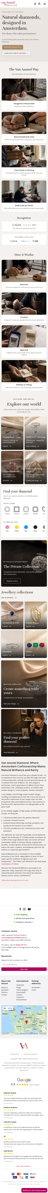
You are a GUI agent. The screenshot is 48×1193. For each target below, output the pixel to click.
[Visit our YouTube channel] (29, 909)
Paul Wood (8, 1151)
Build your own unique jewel (34, 1190)
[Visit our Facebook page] (20, 909)
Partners (4, 992)
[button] (44, 4)
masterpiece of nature (10, 864)
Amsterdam (36, 987)
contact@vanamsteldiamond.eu (14, 938)
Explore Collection (12, 47)
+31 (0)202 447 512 (20, 945)
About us (4, 987)
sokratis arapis (10, 1122)
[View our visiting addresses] (24, 1020)
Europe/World (21, 1000)
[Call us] (44, 1184)
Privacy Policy (14, 1054)
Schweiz (19, 995)
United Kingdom (22, 990)
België (18, 987)
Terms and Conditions (30, 1054)
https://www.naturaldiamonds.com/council (15, 880)
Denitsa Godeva (10, 1107)
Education (4, 990)
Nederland (20, 985)
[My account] (35, 4)
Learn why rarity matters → (16, 53)
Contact (4, 995)
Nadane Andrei (10, 1093)
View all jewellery (9, 597)
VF (5, 1136)
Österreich (20, 997)
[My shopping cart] (39, 4)
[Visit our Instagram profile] (24, 909)
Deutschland (20, 992)
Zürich (34, 990)
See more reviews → (24, 1166)
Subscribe (24, 969)
